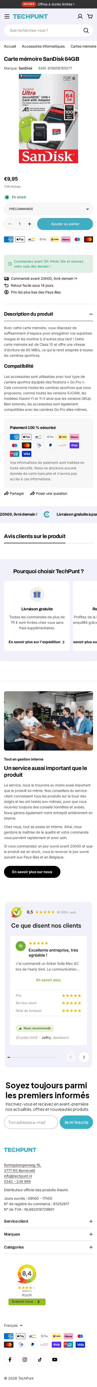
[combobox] (48, 30)
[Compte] (80, 16)
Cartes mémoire (83, 46)
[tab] (34, 538)
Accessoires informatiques (43, 46)
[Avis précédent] (70, 1057)
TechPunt (26, 1378)
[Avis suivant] (84, 1057)
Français (11, 1325)
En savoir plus (48, 980)
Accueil (10, 46)
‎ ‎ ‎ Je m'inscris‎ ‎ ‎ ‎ (76, 1122)
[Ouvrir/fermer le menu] (7, 16)
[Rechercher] (86, 30)
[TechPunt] (20, 1149)
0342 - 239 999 (17, 1181)
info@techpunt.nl (18, 1176)
